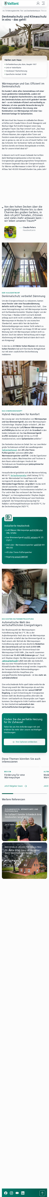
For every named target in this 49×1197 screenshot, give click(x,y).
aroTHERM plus (36, 530)
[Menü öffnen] (43, 3)
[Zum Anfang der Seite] (42, 1193)
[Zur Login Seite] (38, 3)
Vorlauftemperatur (19, 475)
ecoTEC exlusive (31, 537)
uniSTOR (37, 545)
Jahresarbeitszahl (10, 661)
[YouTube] (17, 1194)
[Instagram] (11, 1194)
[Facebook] (6, 1194)
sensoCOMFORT (21, 557)
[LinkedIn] (23, 1194)
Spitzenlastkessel (9, 450)
